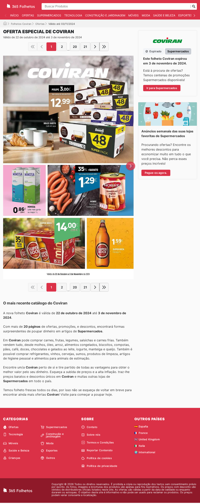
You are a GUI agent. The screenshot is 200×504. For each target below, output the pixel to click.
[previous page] (41, 46)
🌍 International (144, 452)
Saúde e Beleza (164, 15)
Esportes (185, 15)
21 (85, 47)
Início (14, 15)
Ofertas (28, 15)
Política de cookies (99, 458)
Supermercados (49, 15)
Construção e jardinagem (105, 15)
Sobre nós (93, 434)
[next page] (95, 46)
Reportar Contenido (100, 450)
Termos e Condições (100, 442)
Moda (146, 15)
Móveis (133, 15)
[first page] (32, 46)
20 (75, 47)
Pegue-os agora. (156, 172)
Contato (92, 427)
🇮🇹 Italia (139, 445)
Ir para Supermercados (161, 88)
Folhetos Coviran (21, 23)
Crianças (14, 457)
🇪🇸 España (141, 426)
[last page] (104, 46)
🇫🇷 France (141, 432)
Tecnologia (73, 15)
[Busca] (194, 6)
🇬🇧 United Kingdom (147, 439)
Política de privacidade (102, 465)
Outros (50, 457)
